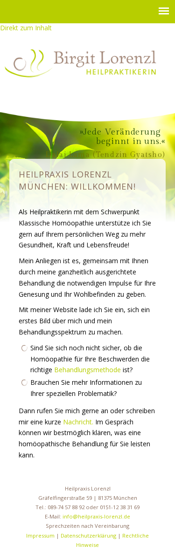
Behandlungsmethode (87, 369)
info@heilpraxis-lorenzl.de (96, 516)
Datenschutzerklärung (88, 535)
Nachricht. (78, 421)
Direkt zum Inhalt (26, 27)
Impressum (40, 535)
